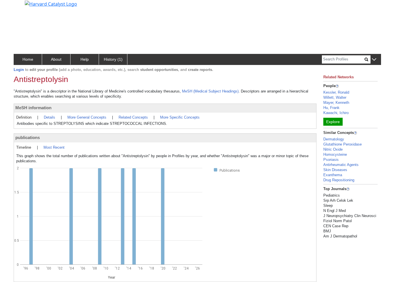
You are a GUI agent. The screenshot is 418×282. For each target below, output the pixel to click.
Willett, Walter (334, 97)
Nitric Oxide (333, 149)
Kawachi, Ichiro (336, 113)
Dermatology (333, 139)
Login (19, 70)
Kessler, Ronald (336, 92)
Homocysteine (335, 154)
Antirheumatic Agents (341, 165)
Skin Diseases (335, 170)
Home (27, 59)
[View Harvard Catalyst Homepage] (51, 3)
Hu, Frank (331, 108)
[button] (374, 60)
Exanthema (332, 175)
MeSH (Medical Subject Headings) (210, 91)
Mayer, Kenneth (336, 102)
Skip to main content (23, 6)
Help (84, 59)
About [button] (56, 59)
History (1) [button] (113, 59)
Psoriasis (331, 159)
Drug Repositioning (338, 180)
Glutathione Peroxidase (342, 144)
